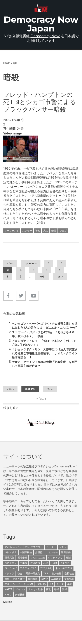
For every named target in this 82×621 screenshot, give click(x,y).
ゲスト (62, 547)
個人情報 (56, 573)
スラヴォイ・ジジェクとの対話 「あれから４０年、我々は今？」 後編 (43, 334)
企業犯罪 (69, 578)
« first (10, 263)
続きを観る (11, 408)
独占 (19, 573)
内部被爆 (20, 594)
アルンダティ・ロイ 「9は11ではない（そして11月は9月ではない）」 (44, 342)
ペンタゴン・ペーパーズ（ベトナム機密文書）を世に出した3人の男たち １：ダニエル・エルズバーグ (44, 325)
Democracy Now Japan (41, 24)
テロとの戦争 (35, 589)
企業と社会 (19, 578)
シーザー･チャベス (23, 584)
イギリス (65, 563)
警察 (37, 230)
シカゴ (63, 230)
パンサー (27, 230)
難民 (64, 589)
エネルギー (52, 552)
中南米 (23, 563)
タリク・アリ (55, 557)
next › (42, 276)
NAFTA (8, 589)
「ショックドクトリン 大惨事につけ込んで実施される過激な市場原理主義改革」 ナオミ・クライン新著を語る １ (44, 353)
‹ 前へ (10, 389)
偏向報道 (33, 578)
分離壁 (38, 552)
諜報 (69, 584)
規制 (68, 557)
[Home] (41, 8)
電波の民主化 (33, 573)
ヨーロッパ (11, 568)
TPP (45, 573)
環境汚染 (9, 557)
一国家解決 (26, 552)
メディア (9, 573)
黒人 (45, 230)
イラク (8, 594)
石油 (45, 563)
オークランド (12, 230)
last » (60, 276)
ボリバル (41, 584)
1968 (54, 563)
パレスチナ (11, 552)
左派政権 (35, 563)
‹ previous (31, 263)
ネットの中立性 (63, 568)
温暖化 (44, 578)
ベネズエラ (11, 563)
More (6, 601)
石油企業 (22, 557)
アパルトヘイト (13, 547)
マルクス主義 (37, 557)
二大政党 (56, 578)
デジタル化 (46, 568)
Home (6, 63)
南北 (48, 589)
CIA (51, 584)
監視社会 (69, 573)
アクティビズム (28, 568)
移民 (56, 589)
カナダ (60, 584)
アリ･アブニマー (34, 547)
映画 (7, 584)
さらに (40, 398)
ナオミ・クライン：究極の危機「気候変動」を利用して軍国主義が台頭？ (44, 363)
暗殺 (53, 230)
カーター (51, 547)
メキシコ (20, 589)
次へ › (50, 389)
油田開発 (66, 552)
